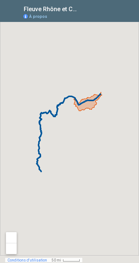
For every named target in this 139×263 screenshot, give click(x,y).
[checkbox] (85, 8)
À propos (38, 16)
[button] (104, 16)
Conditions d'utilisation (27, 260)
